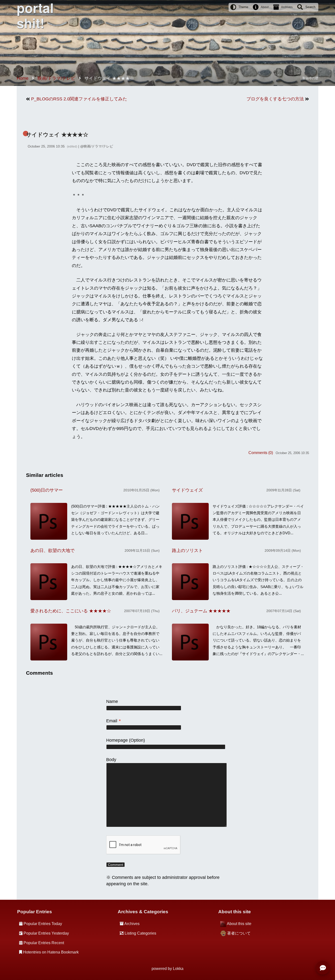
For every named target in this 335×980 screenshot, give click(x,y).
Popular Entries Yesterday (46, 933)
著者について (239, 933)
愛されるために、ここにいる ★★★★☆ (70, 610)
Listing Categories (140, 933)
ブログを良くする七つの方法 (275, 98)
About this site (239, 924)
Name (112, 701)
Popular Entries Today (43, 924)
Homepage (117, 740)
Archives (287, 7)
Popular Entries (34, 911)
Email (113, 720)
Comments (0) (260, 452)
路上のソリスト (187, 550)
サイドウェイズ (187, 490)
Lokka (178, 969)
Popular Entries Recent (44, 943)
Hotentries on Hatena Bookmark (51, 952)
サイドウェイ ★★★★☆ (57, 135)
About (265, 7)
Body (111, 759)
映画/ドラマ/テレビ (98, 146)
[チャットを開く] (323, 968)
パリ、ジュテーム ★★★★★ (201, 610)
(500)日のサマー (46, 490)
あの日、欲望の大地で (52, 550)
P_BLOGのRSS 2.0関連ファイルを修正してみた (79, 98)
